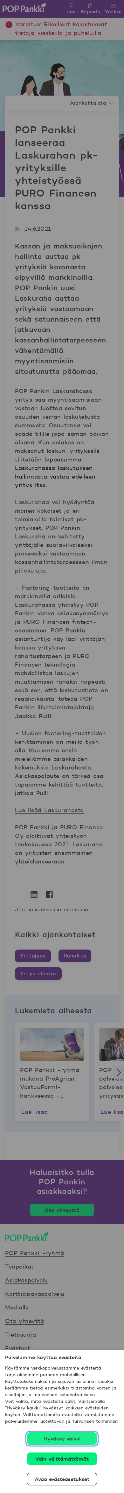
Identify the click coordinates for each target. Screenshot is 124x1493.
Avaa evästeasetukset (62, 1479)
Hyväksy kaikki (62, 1438)
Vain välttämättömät (62, 1459)
